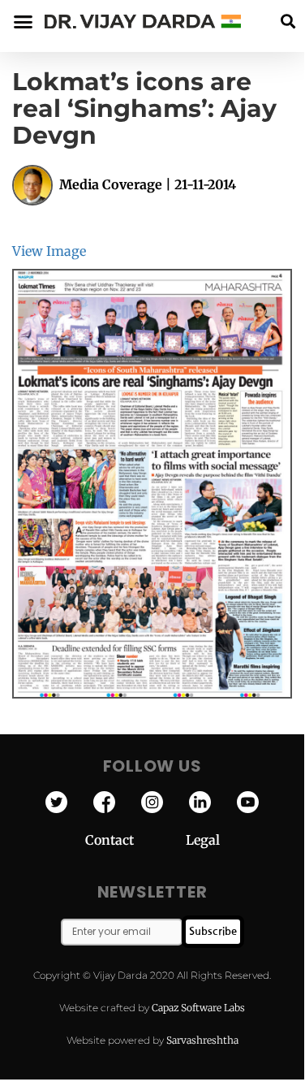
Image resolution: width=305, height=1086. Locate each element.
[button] (287, 21)
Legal (203, 840)
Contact (135, 840)
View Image (49, 251)
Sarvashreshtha (202, 1040)
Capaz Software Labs (198, 1008)
